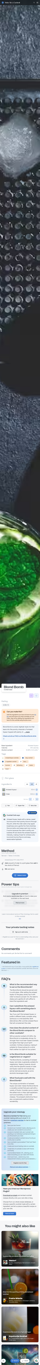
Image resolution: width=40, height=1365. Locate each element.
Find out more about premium (19, 1167)
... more (27, 732)
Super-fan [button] (21, 805)
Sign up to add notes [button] (21, 932)
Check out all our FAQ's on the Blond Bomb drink (19, 736)
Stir (20, 919)
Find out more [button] (20, 903)
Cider (8, 794)
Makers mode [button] (21, 875)
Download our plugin (10, 1195)
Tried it (26, 1361)
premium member (17, 1120)
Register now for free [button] (20, 1163)
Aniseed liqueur (11, 790)
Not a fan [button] (34, 805)
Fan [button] (8, 805)
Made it (16, 1361)
